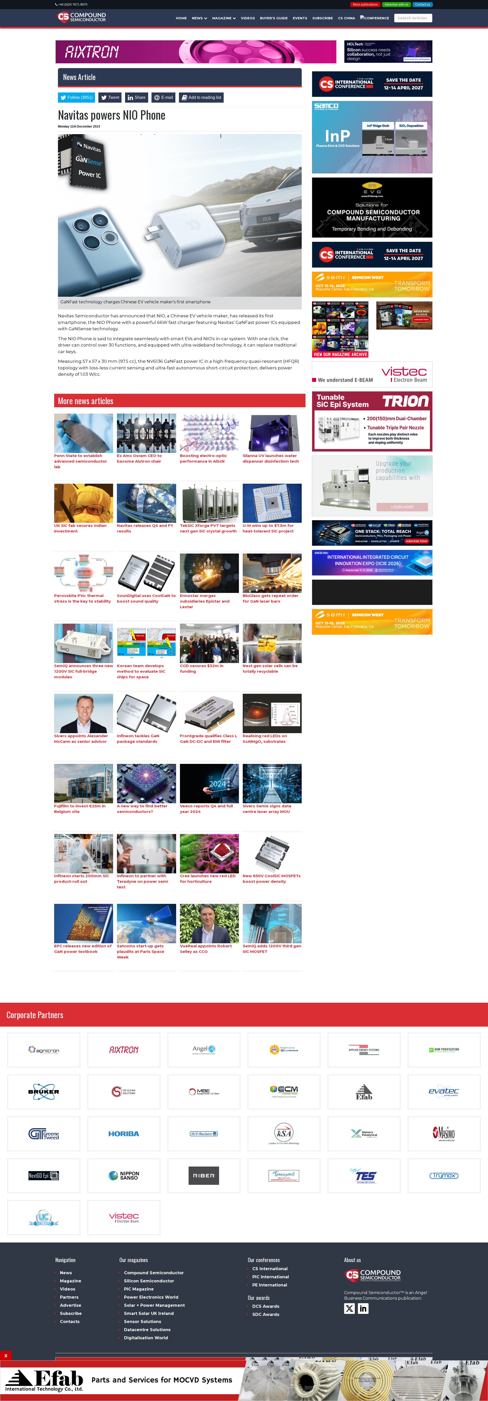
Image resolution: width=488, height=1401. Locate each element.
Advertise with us (396, 4)
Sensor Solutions (142, 1321)
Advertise (70, 1305)
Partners (69, 1297)
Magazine (222, 18)
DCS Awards (265, 1306)
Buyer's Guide (274, 18)
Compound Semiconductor (154, 1272)
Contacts (70, 1321)
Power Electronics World (151, 1297)
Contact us (422, 4)
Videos (248, 18)
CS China (346, 18)
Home (181, 18)
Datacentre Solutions (147, 1329)
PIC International (270, 1276)
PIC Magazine (139, 1289)
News (198, 18)
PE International (269, 1285)
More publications (365, 4)
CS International (270, 1268)
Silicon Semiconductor (149, 1281)
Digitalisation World (146, 1337)
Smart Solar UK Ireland (149, 1313)
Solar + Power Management (154, 1305)
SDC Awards (265, 1314)
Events (300, 18)
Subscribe (322, 18)
